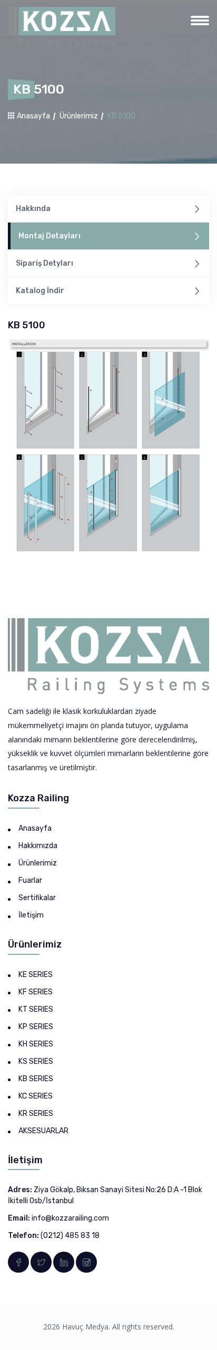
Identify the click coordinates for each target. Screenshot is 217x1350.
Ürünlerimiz (79, 116)
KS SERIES (35, 1061)
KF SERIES (35, 992)
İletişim (31, 915)
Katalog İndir (40, 290)
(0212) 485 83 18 (70, 1235)
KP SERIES (35, 1026)
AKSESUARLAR (43, 1130)
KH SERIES (35, 1044)
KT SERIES (35, 1009)
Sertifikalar (37, 897)
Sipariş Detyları (44, 263)
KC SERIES (35, 1096)
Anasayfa (32, 116)
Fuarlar (30, 880)
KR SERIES (35, 1113)
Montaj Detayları (49, 235)
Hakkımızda (37, 845)
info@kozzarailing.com (70, 1218)
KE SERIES (35, 974)
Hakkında (33, 208)
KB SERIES (35, 1078)
